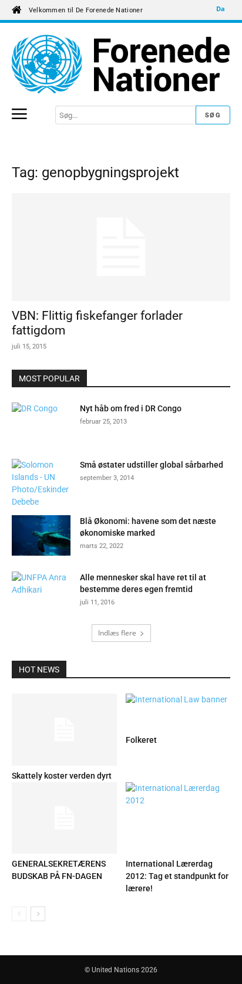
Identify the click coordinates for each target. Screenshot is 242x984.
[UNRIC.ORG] (121, 64)
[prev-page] (19, 914)
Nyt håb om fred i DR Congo (131, 408)
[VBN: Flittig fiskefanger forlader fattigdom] (121, 247)
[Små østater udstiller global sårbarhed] (41, 483)
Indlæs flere (117, 633)
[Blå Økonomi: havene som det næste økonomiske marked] (41, 535)
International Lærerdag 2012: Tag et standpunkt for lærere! (177, 876)
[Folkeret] (178, 712)
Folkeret (141, 740)
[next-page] (38, 914)
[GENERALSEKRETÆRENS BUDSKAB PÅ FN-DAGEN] (64, 818)
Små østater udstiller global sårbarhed (151, 464)
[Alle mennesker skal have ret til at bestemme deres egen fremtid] (41, 592)
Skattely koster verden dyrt (62, 775)
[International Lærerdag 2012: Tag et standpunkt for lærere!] (178, 818)
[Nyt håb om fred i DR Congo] (41, 423)
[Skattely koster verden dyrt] (64, 730)
